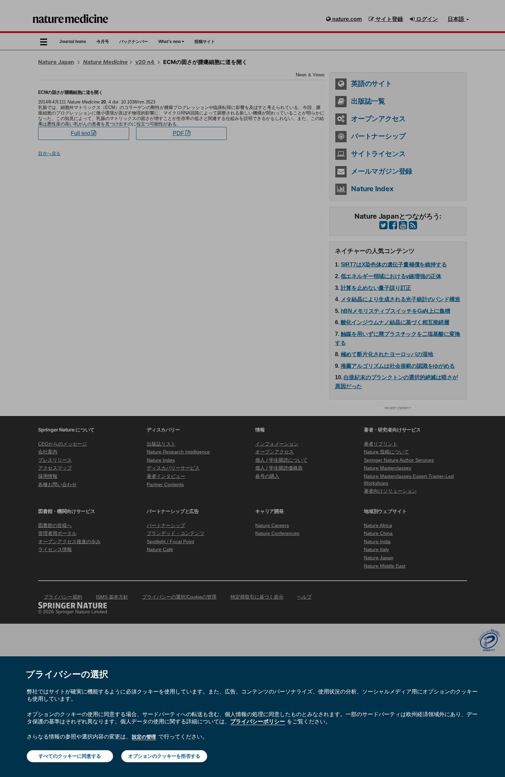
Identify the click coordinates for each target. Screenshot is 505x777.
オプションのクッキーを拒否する (164, 756)
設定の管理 (144, 737)
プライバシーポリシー (257, 721)
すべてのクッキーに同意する (69, 756)
